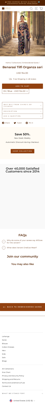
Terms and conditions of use (13, 383)
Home (8, 63)
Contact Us (6, 386)
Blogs (4, 361)
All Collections (8, 369)
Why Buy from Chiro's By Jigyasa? (18, 105)
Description (10, 111)
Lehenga (5, 336)
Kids (4, 354)
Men (4, 350)
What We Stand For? (13, 393)
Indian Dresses (8, 347)
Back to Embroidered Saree (24, 307)
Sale (4, 357)
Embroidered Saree (30, 63)
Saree (4, 340)
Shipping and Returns (11, 379)
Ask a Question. (12, 116)
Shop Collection (22, 151)
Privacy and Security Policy (13, 376)
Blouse (5, 343)
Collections (16, 63)
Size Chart (6, 372)
